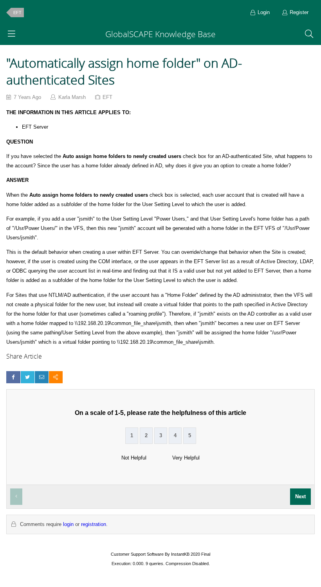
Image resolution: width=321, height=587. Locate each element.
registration (93, 524)
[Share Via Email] (42, 377)
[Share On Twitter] (27, 377)
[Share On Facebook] (13, 377)
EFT (17, 12)
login (68, 524)
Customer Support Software (137, 554)
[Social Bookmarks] (56, 377)
